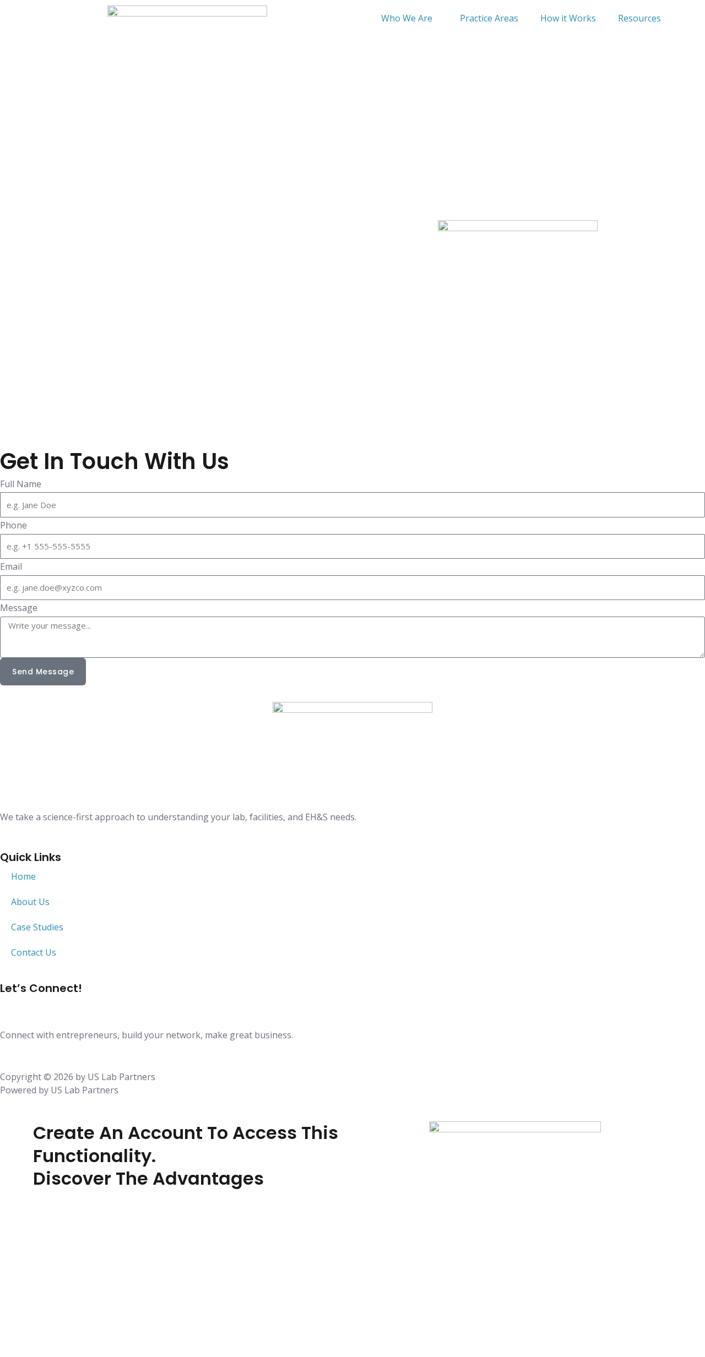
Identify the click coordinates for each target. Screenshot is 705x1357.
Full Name (20, 484)
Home (23, 876)
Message (18, 608)
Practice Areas (489, 18)
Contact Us (33, 952)
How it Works (568, 18)
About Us (30, 902)
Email (11, 566)
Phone (13, 525)
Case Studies (37, 927)
